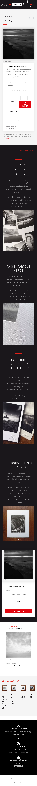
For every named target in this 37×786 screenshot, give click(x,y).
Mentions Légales (20, 779)
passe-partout (13, 77)
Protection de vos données (19, 782)
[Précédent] (30, 18)
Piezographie (14, 66)
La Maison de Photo (15, 118)
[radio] (13, 90)
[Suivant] (33, 18)
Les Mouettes (11, 659)
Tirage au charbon (25, 121)
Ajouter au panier (25, 104)
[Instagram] (19, 738)
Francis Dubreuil (9, 16)
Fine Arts (8, 118)
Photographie (9, 121)
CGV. (11, 779)
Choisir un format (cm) (17, 82)
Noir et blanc (24, 118)
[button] (9, 4)
